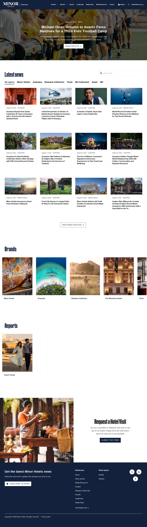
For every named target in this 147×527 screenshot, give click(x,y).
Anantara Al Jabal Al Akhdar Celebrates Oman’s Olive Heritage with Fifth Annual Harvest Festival (20, 159)
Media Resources (101, 4)
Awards (71, 4)
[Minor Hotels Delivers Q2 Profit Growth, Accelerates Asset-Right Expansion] (91, 186)
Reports (62, 4)
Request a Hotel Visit (82, 491)
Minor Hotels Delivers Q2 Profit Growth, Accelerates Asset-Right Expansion (90, 204)
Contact (112, 4)
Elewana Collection (79, 298)
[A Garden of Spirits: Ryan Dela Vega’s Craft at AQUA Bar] (91, 96)
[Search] (101, 73)
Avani (80, 22)
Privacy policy (45, 517)
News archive (80, 479)
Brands (53, 4)
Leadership (80, 4)
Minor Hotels (128, 108)
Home (77, 475)
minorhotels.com (137, 4)
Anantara (21, 108)
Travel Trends (9, 375)
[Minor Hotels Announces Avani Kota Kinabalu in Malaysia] (20, 186)
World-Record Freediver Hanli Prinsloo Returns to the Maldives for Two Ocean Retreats (125, 114)
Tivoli (141, 298)
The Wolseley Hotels (113, 298)
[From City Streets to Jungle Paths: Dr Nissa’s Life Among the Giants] (56, 186)
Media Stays (90, 4)
